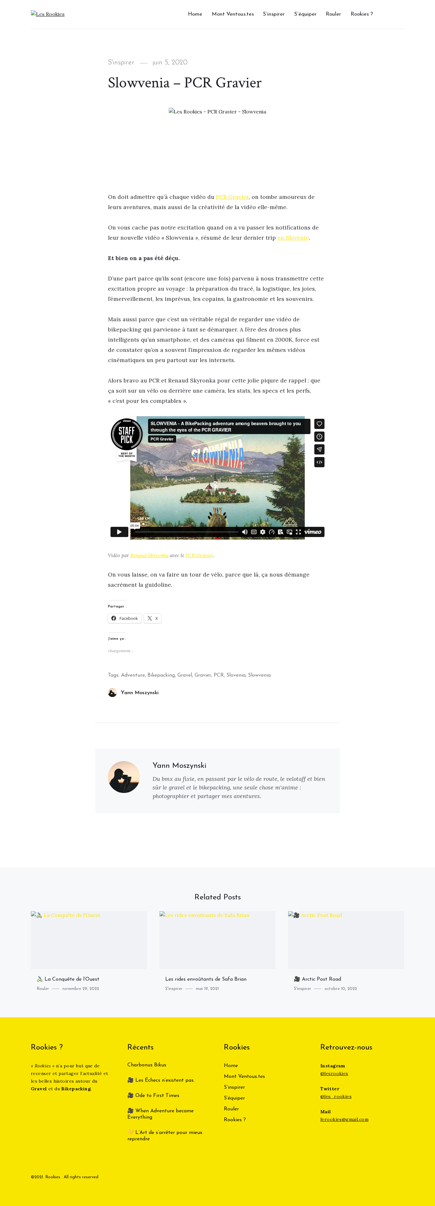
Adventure (133, 675)
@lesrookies (334, 1073)
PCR (219, 675)
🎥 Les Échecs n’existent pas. (161, 1080)
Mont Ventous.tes (233, 14)
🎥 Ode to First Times (153, 1095)
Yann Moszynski (140, 692)
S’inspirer (274, 14)
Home (195, 14)
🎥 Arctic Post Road (317, 979)
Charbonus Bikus (146, 1065)
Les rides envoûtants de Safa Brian (205, 979)
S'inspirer (121, 62)
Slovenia (236, 675)
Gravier (203, 675)
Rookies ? (362, 14)
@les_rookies (336, 1096)
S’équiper (305, 14)
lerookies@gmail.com (344, 1119)
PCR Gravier (232, 196)
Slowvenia (259, 675)
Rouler (333, 14)
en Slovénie (293, 237)
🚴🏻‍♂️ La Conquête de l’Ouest (68, 979)
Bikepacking (161, 675)
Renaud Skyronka (149, 555)
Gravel (184, 675)
